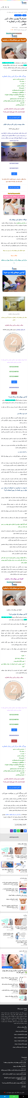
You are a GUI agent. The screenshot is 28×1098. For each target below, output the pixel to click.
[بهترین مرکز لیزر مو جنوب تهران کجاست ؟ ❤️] (21, 864)
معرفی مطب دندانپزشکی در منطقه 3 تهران (18, 895)
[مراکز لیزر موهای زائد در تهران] (7, 850)
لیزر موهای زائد (10, 12)
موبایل (14, 393)
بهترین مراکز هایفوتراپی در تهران (20, 1034)
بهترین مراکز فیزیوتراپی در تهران (20, 1037)
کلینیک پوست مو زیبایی (18, 12)
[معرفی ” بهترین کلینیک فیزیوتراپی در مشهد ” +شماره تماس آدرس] (23, 890)
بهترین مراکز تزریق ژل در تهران (21, 1043)
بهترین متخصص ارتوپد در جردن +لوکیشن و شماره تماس (8, 935)
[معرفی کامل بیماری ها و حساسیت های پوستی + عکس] (23, 985)
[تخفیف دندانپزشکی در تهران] (23, 901)
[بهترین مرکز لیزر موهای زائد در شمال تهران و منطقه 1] (21, 850)
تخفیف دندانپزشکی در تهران (12, 899)
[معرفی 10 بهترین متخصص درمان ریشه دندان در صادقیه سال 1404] (23, 907)
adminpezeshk (22, 27)
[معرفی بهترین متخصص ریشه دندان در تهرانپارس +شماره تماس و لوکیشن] (23, 884)
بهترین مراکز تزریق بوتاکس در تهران (20, 1047)
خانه (25, 12)
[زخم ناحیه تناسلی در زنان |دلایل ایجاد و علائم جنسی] (23, 991)
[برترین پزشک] (23, 3)
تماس (14, 173)
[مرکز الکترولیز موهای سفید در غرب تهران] (7, 864)
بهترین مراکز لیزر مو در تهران (21, 1031)
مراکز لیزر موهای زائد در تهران (11, 996)
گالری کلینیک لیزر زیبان (14, 117)
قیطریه (24, 15)
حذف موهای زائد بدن (20, 824)
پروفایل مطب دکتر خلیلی (14, 187)
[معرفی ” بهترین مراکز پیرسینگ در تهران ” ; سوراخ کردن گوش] (23, 979)
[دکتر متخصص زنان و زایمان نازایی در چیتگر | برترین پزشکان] (21, 935)
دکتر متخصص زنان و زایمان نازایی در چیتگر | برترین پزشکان (21, 942)
